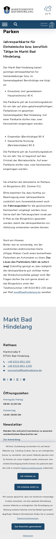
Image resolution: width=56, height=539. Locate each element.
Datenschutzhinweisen (31, 468)
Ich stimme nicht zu (28, 487)
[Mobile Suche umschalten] (15, 24)
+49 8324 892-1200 (20, 366)
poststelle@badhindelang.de (25, 370)
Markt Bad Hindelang (17, 323)
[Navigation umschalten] (5, 24)
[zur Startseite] (18, 10)
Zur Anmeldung (11, 439)
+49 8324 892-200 (19, 361)
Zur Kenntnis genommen (28, 526)
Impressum (28, 535)
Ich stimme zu (28, 476)
